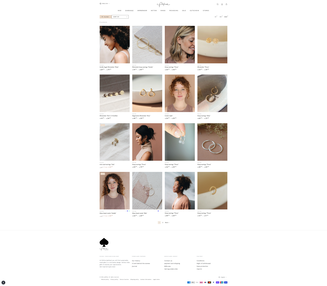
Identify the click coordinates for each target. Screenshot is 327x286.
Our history (136, 261)
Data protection (202, 266)
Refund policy (105, 279)
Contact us (168, 261)
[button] (217, 4)
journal (134, 266)
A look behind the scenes (141, 263)
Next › (167, 222)
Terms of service (124, 279)
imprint (199, 269)
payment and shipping (172, 263)
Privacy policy (114, 279)
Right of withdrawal (204, 263)
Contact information (145, 279)
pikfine (106, 277)
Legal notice (156, 279)
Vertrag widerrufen (171, 269)
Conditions (200, 261)
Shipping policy (134, 279)
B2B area (167, 266)
